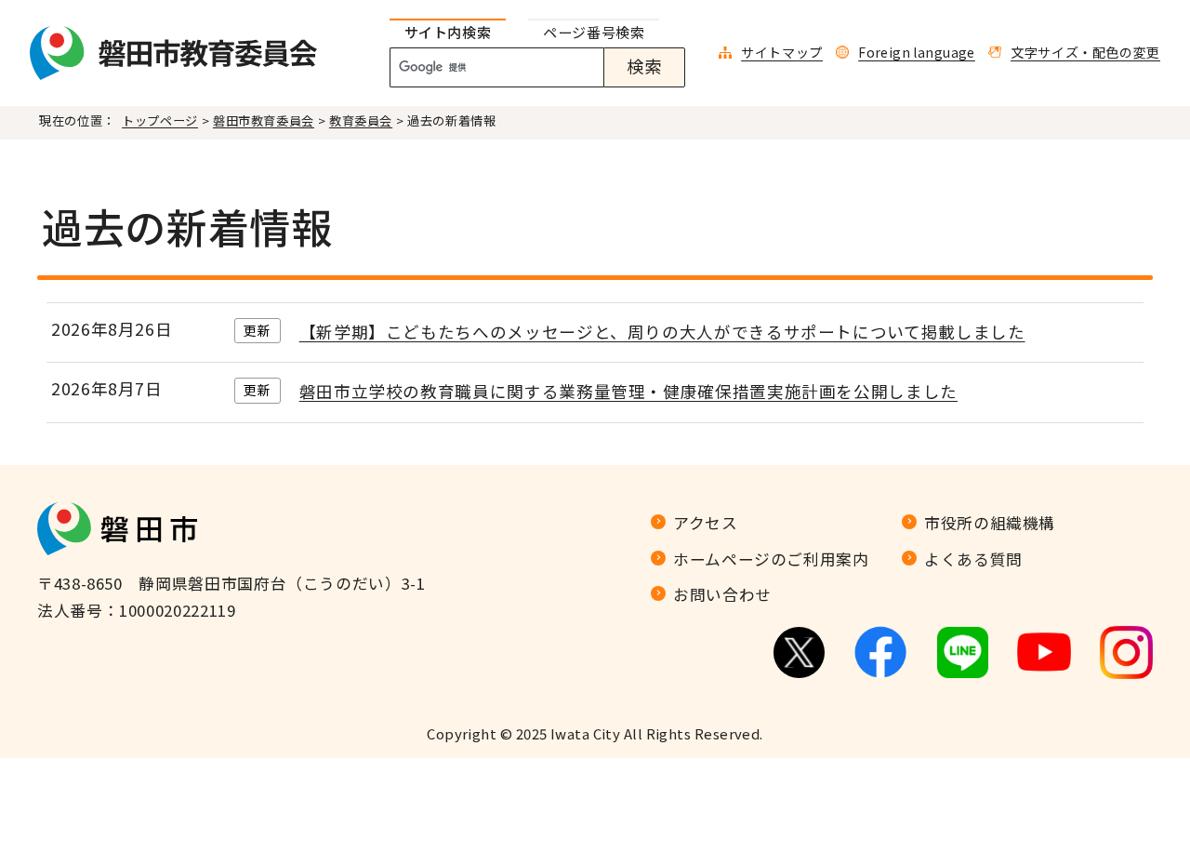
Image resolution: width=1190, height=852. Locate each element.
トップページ (160, 120)
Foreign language (916, 52)
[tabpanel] (548, 67)
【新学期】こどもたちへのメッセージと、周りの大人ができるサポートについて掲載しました (662, 331)
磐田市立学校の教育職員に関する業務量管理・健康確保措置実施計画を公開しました (628, 391)
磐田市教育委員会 (263, 120)
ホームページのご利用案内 (771, 559)
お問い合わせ (722, 594)
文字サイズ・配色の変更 (1085, 52)
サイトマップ (782, 52)
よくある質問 (973, 559)
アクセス (705, 523)
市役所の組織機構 (989, 523)
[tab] (448, 33)
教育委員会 (360, 120)
